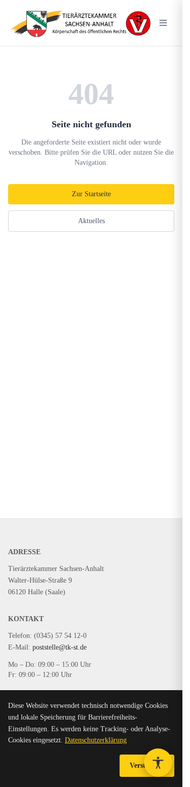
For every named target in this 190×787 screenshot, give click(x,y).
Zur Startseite (91, 194)
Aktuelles (91, 221)
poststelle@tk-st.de (59, 647)
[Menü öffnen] (163, 23)
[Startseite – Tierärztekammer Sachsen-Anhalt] (80, 23)
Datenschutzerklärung (96, 740)
